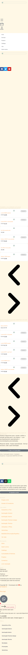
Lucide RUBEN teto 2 (5, 360)
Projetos (3, 557)
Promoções (5, 646)
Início (1, 454)
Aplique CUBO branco (5, 256)
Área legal (3, 591)
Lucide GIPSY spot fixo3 (6, 352)
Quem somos (5, 547)
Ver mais (3, 537)
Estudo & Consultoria (7, 503)
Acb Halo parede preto (5, 230)
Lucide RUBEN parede (6, 343)
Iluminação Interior (8, 454)
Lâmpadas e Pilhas (6, 527)
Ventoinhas (4, 530)
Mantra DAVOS (4, 325)
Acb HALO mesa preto (6, 247)
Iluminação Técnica (6, 523)
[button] (14, 275)
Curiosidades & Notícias (8, 553)
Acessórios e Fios (6, 509)
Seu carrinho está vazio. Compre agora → (12, 618)
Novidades (4, 643)
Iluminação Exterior (6, 513)
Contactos (4, 560)
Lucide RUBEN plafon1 (6, 212)
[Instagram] (5, 481)
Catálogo (4, 550)
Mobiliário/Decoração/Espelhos (10, 533)
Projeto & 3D (5, 500)
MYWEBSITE (3, 587)
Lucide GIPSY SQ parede (6, 334)
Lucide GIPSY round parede (7, 221)
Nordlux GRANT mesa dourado (7, 239)
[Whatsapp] (9, 481)
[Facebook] (2, 481)
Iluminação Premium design (9, 520)
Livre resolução (5, 564)
